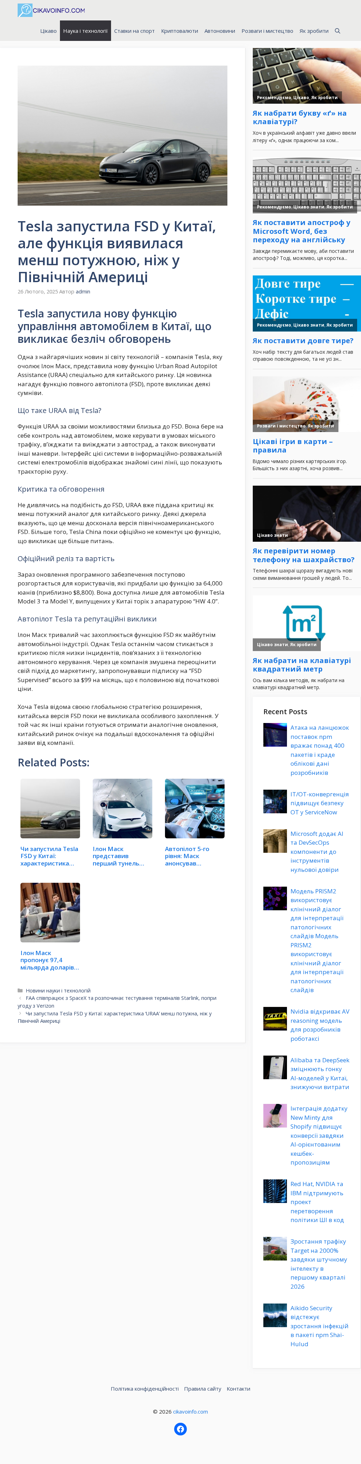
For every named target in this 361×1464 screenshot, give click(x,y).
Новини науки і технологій (58, 990)
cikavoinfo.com (190, 1411)
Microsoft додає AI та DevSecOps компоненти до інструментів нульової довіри (316, 852)
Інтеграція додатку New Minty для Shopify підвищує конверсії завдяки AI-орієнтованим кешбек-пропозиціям (319, 1135)
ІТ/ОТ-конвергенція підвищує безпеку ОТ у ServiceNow (319, 803)
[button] (337, 30)
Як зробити (314, 30)
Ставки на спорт (134, 30)
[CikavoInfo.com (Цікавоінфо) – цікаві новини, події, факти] (51, 10)
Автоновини (219, 30)
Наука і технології (85, 30)
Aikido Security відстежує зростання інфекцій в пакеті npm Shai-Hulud (319, 1326)
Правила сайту (202, 1388)
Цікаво (48, 30)
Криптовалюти (179, 30)
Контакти (238, 1388)
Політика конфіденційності (145, 1388)
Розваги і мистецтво (267, 30)
